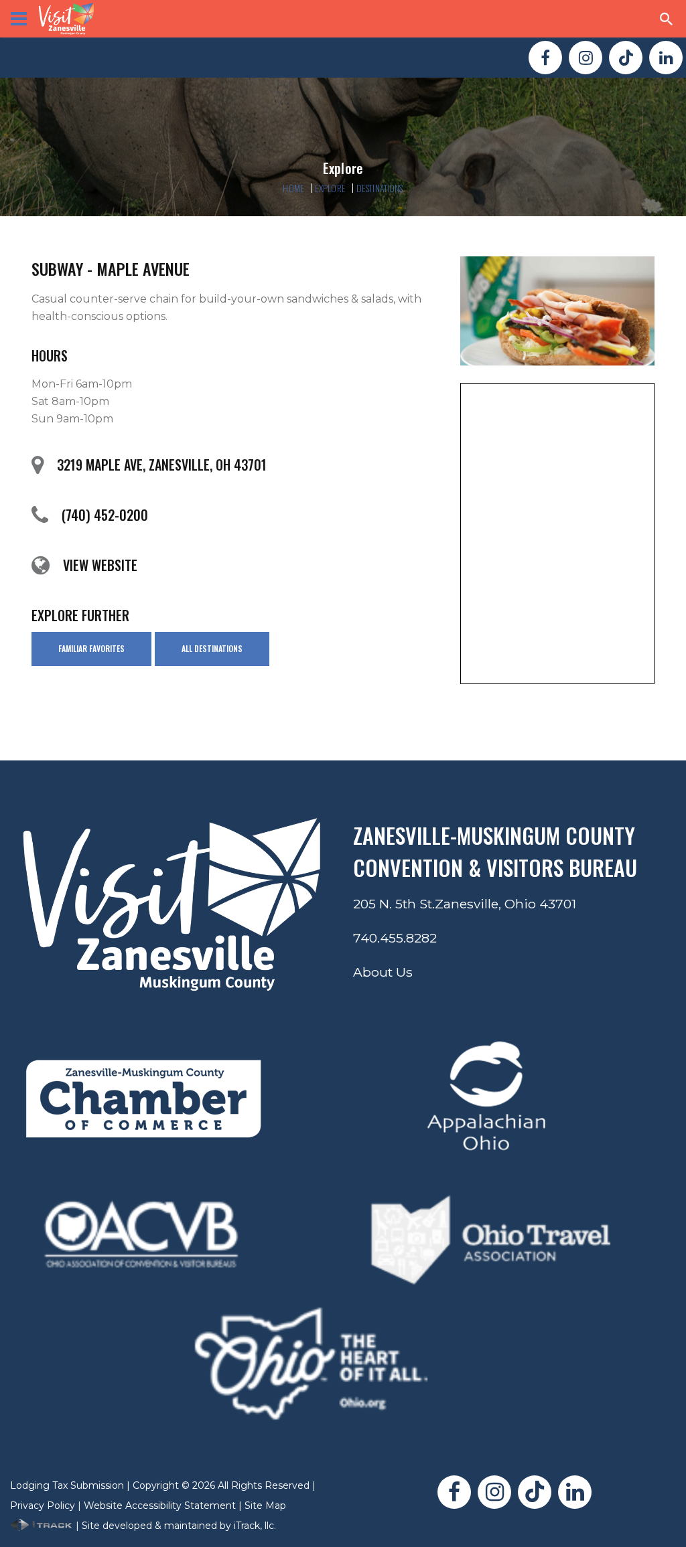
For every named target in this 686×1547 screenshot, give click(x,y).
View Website (100, 565)
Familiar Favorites (91, 648)
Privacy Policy (42, 1505)
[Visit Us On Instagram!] (585, 57)
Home (293, 188)
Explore (330, 188)
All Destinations (212, 648)
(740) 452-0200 (105, 515)
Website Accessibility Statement (160, 1505)
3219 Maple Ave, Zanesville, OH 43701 (162, 465)
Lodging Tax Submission (67, 1485)
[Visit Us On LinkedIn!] (666, 57)
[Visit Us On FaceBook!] (545, 57)
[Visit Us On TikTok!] (625, 57)
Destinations (379, 188)
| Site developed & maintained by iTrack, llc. (174, 1526)
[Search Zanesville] (666, 19)
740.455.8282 (395, 938)
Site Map (265, 1505)
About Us (383, 972)
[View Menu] (19, 19)
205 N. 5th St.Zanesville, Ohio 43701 (464, 904)
